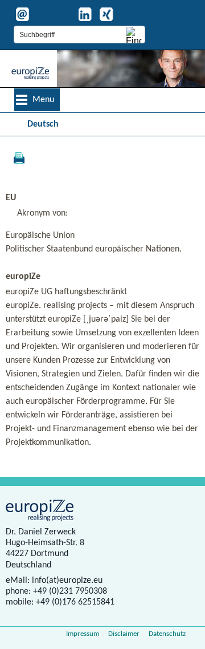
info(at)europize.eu (67, 580)
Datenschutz (167, 634)
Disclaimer (124, 634)
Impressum (82, 634)
